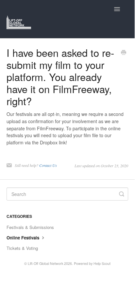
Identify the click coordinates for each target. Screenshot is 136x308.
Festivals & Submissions (30, 227)
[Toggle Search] (121, 194)
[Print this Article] (123, 53)
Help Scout (102, 263)
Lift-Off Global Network (45, 263)
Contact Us (48, 165)
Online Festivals (24, 238)
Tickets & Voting (22, 248)
